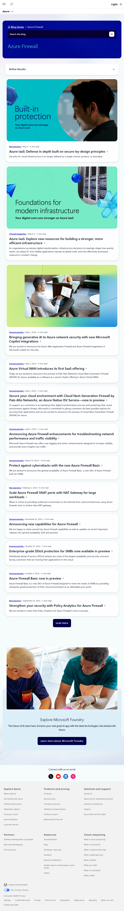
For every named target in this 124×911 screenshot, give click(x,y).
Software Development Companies (18, 839)
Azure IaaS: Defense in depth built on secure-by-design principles (57, 151)
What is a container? (92, 870)
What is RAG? (89, 875)
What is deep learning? (93, 855)
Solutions (88, 793)
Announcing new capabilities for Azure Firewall (44, 524)
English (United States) (18, 884)
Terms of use (50, 900)
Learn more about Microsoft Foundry (62, 741)
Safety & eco (79, 900)
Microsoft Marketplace (13, 844)
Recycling (93, 900)
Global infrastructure (13, 804)
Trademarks (65, 900)
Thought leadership (17, 234)
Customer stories (11, 824)
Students (47, 855)
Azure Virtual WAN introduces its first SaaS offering (47, 368)
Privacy (37, 900)
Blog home (17, 27)
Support (87, 809)
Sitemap (7, 900)
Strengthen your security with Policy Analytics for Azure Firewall (56, 606)
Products (48, 793)
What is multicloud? (92, 844)
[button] (62, 623)
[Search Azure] (12, 4)
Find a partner (10, 849)
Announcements (16, 332)
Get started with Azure (13, 799)
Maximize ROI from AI (53, 819)
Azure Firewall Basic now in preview (35, 578)
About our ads (107, 900)
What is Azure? (10, 793)
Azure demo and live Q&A (95, 814)
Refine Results (17, 69)
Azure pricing (49, 799)
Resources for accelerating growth (98, 799)
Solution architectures (93, 804)
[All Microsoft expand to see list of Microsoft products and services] (4, 4)
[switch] (121, 4)
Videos (47, 873)
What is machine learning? (95, 849)
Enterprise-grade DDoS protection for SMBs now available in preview (60, 551)
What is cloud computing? (95, 839)
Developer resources (52, 849)
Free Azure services (52, 804)
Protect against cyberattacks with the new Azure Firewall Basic (55, 465)
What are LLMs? (90, 865)
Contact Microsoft (22, 900)
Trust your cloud (11, 814)
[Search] (111, 34)
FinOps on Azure (51, 814)
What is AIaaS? (90, 860)
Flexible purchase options (55, 809)
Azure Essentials (10, 819)
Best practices (15, 147)
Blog (46, 844)
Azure (6, 11)
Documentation (50, 839)
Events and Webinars (53, 860)
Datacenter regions (12, 809)
